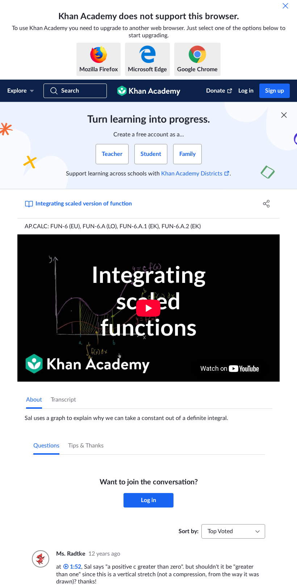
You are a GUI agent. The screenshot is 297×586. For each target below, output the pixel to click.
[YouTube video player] (148, 308)
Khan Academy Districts (191, 174)
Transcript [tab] (63, 400)
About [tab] (34, 400)
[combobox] (233, 531)
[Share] (266, 203)
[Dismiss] (285, 6)
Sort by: (188, 531)
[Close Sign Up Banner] (284, 115)
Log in (246, 91)
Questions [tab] (46, 446)
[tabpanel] (148, 415)
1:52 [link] (74, 567)
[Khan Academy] (148, 91)
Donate (215, 91)
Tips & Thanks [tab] (86, 446)
